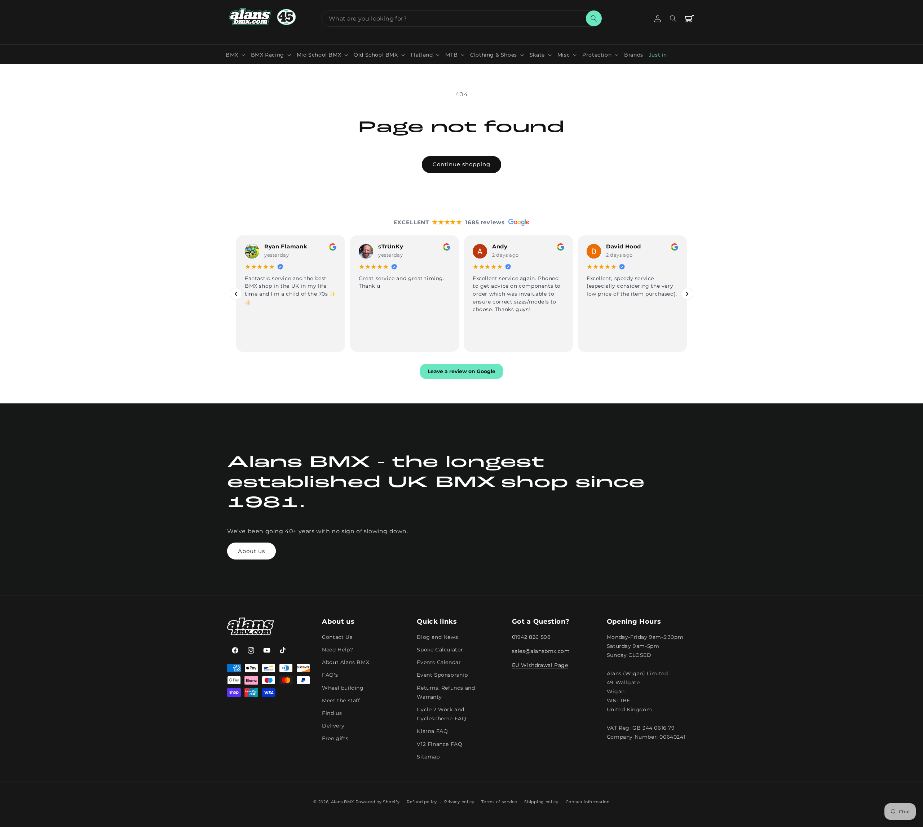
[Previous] (236, 293)
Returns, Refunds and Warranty (446, 692)
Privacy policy (459, 801)
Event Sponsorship (442, 675)
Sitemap (428, 756)
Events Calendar (439, 662)
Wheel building (342, 688)
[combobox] (461, 18)
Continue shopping (461, 164)
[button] (235, 55)
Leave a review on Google (461, 371)
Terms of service (499, 801)
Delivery (333, 726)
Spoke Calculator (440, 650)
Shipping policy (541, 801)
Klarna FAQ (432, 731)
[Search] (594, 18)
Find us (332, 713)
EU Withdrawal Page (540, 665)
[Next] (687, 293)
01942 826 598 (531, 637)
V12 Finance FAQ (439, 744)
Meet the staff (341, 700)
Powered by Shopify (377, 801)
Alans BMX (342, 801)
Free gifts (335, 738)
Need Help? (337, 650)
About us (251, 551)
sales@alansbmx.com (541, 651)
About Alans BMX (345, 662)
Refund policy (422, 801)
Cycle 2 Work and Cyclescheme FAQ (441, 714)
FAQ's (330, 675)
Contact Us (337, 637)
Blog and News (437, 637)
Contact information (588, 801)
